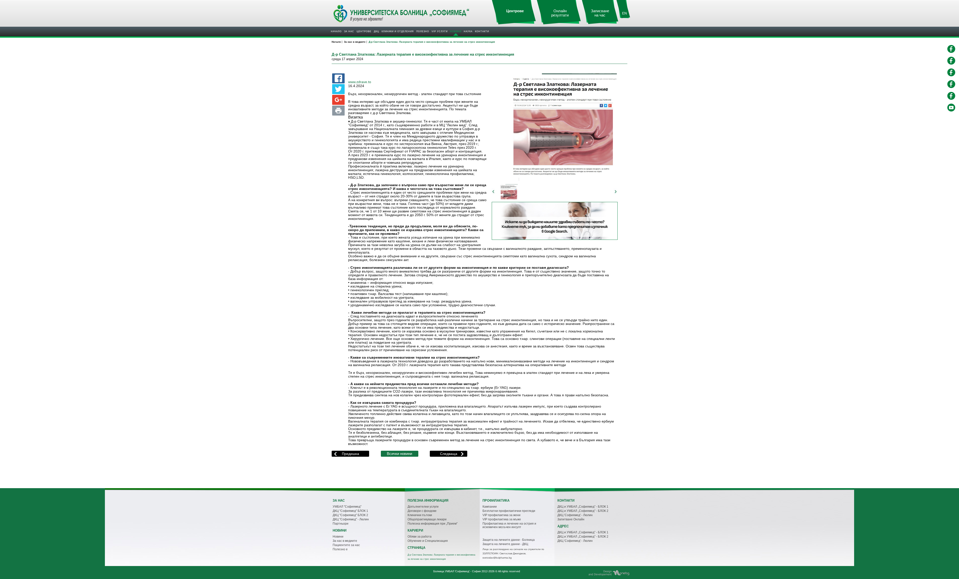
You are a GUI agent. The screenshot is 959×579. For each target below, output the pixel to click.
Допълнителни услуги (423, 506)
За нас (349, 31)
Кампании (489, 506)
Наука (468, 31)
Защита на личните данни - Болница (508, 540)
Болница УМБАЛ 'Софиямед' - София (457, 571)
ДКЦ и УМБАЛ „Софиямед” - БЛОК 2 (582, 511)
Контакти (482, 31)
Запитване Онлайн (570, 519)
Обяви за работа (420, 536)
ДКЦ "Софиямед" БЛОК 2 (350, 515)
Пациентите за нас (346, 545)
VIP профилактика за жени (501, 515)
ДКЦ (376, 31)
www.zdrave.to (359, 82)
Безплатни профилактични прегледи (508, 511)
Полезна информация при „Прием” (433, 523)
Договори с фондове (422, 511)
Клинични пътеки (420, 515)
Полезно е (340, 549)
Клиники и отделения (398, 31)
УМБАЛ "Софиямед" (347, 506)
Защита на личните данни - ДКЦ (505, 544)
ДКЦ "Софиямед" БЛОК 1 (350, 511)
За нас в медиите (345, 541)
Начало (336, 31)
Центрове (364, 31)
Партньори (340, 523)
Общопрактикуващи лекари (427, 519)
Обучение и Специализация (428, 541)
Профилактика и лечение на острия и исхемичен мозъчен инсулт (509, 525)
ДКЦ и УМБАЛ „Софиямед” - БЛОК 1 (582, 506)
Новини (455, 31)
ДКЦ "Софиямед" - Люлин (351, 519)
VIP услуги (440, 31)
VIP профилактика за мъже (501, 519)
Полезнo (422, 31)
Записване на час (600, 13)
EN (624, 13)
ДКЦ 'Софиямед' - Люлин (575, 515)
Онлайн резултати (560, 13)
